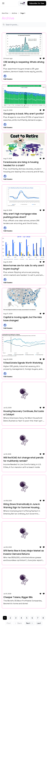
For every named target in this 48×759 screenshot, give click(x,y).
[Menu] (3, 3)
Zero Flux (5, 13)
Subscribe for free (36, 3)
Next (28, 623)
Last (39, 623)
